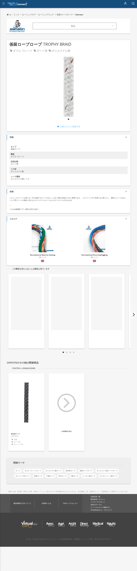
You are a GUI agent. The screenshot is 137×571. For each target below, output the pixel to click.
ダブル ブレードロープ (33, 471)
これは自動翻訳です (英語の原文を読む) (24, 209)
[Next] (133, 315)
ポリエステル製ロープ (53, 471)
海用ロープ (38, 476)
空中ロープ (63, 476)
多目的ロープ (70, 471)
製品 (73, 26)
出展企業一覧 (95, 496)
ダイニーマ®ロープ (23, 476)
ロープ (18, 471)
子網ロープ (50, 476)
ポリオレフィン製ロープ (108, 476)
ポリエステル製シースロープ (107, 471)
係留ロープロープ (86, 471)
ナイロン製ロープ (89, 476)
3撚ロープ (74, 476)
